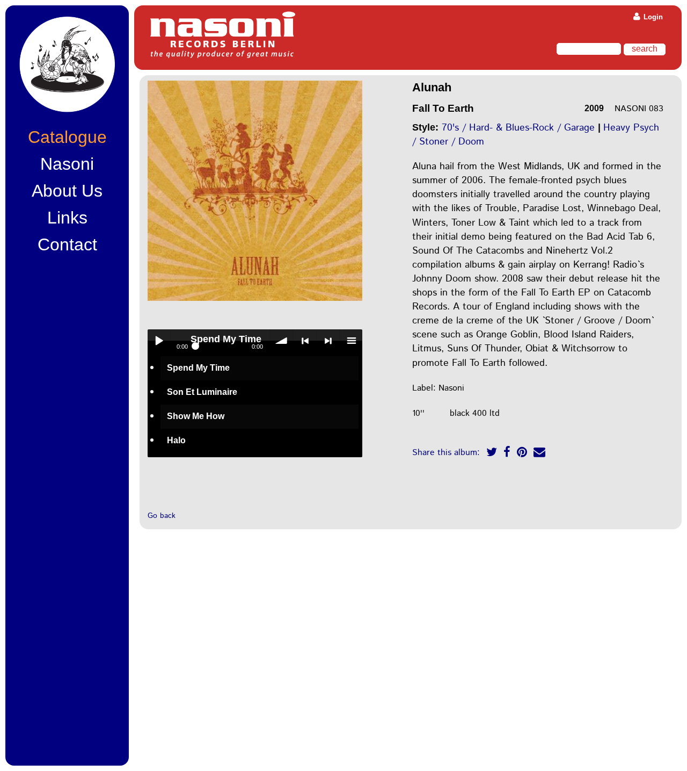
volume (282, 340)
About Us (67, 190)
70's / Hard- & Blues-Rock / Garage (518, 128)
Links (67, 217)
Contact (67, 244)
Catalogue (67, 137)
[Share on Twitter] (491, 454)
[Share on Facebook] (506, 454)
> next (328, 340)
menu (351, 340)
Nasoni (67, 164)
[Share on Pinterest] (522, 454)
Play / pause (159, 340)
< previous (305, 340)
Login (652, 17)
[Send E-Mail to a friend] (539, 454)
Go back (162, 515)
